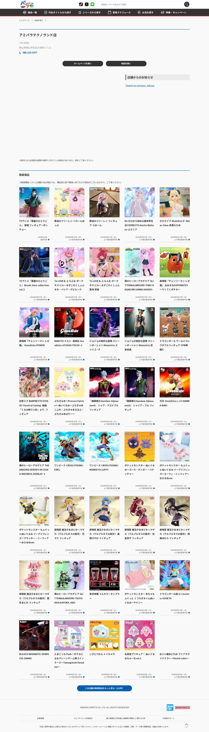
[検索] (186, 4)
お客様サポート (168, 718)
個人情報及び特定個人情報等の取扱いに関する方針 (125, 718)
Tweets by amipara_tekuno (139, 85)
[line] (92, 4)
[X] (80, 4)
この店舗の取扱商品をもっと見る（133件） (104, 688)
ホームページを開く (83, 63)
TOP (186, 727)
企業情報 (40, 718)
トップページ (24, 20)
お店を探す (38, 20)
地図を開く (126, 63)
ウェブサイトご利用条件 (83, 718)
